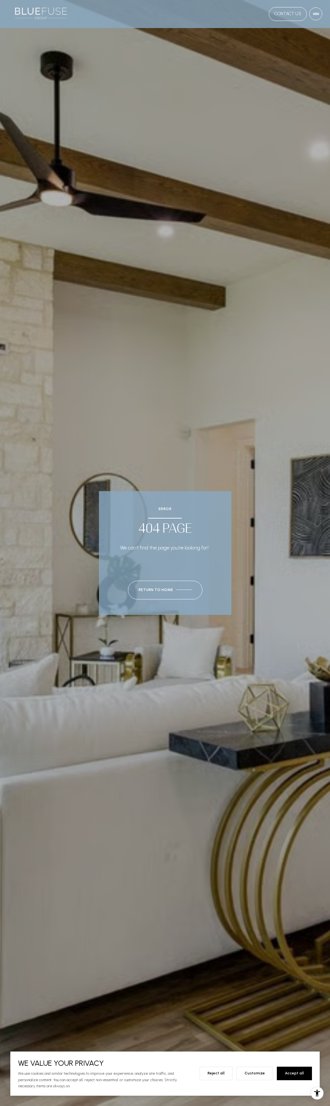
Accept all (294, 1073)
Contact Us (287, 13)
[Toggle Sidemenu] (315, 13)
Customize (255, 1073)
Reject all (216, 1073)
